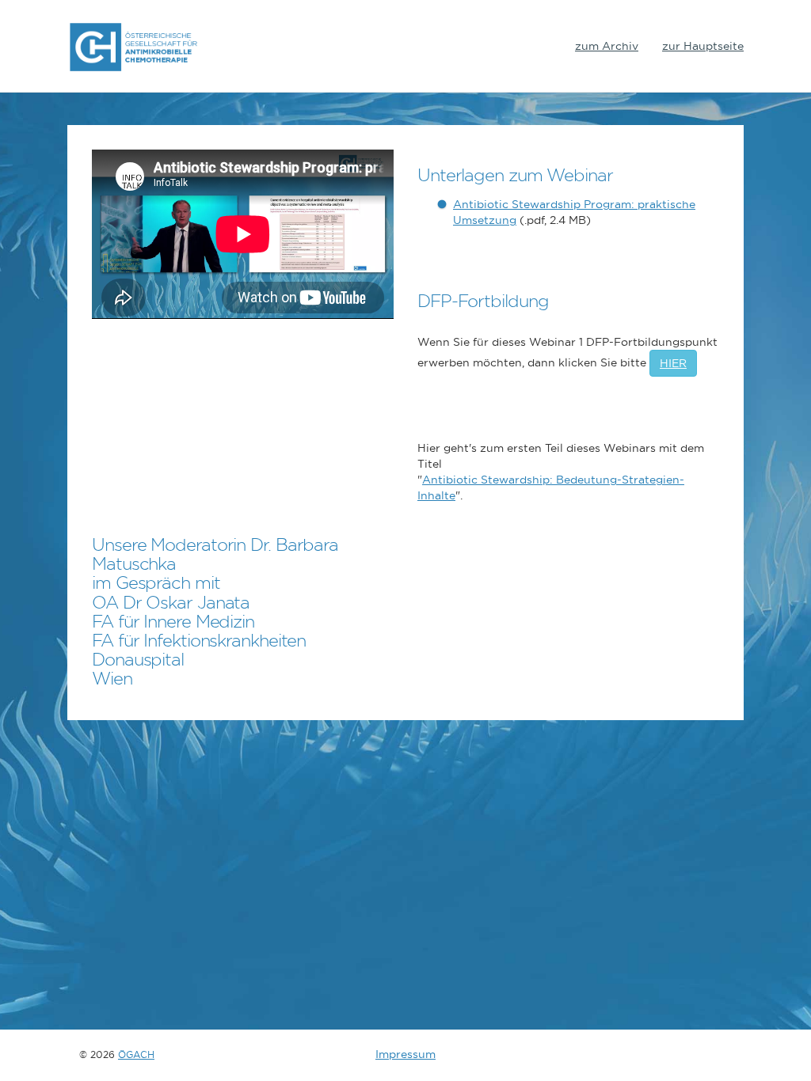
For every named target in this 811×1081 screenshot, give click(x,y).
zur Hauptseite (703, 46)
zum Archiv (606, 46)
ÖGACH (136, 1054)
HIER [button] (673, 363)
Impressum (405, 1054)
